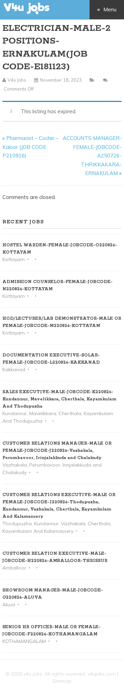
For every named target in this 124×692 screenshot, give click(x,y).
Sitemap (62, 681)
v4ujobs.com (101, 674)
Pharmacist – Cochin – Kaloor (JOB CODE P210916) (30, 147)
